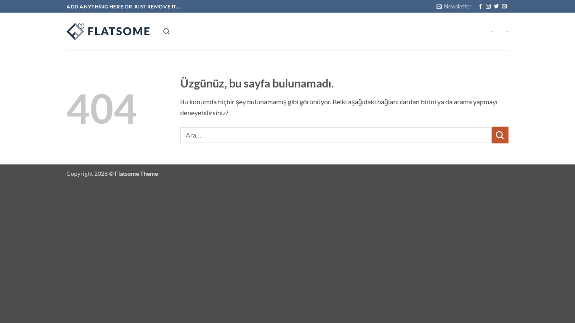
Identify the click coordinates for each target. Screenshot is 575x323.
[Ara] (166, 32)
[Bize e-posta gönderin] (504, 7)
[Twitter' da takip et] (496, 7)
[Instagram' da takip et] (488, 7)
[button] (454, 6)
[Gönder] (500, 135)
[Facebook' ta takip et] (480, 7)
